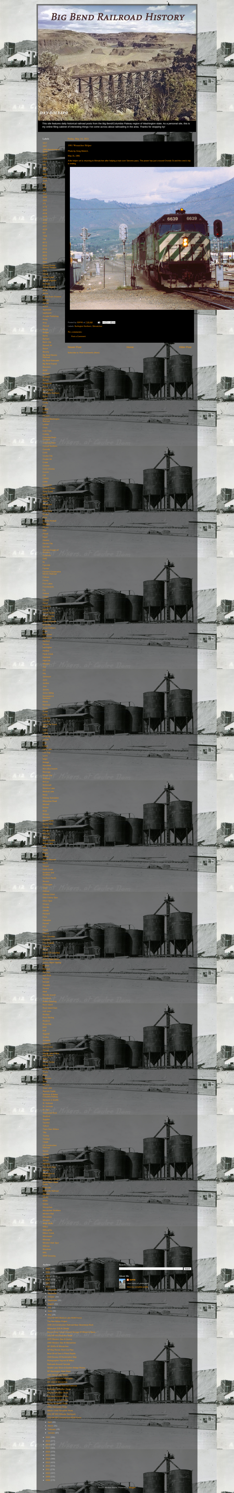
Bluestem (47, 367)
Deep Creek (48, 492)
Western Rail (48, 1214)
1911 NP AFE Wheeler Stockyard (61, 1414)
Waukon (46, 1194)
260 (44, 165)
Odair (45, 888)
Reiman (46, 979)
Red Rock (47, 975)
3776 (45, 207)
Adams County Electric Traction (49, 266)
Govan (45, 610)
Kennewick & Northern (48, 697)
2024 (48, 1276)
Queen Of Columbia (51, 953)
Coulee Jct (47, 459)
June (50, 1311)
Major (45, 759)
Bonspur (46, 374)
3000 (45, 174)
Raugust (46, 969)
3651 (45, 200)
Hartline (46, 651)
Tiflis (44, 1132)
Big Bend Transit (50, 364)
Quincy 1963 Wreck (51, 959)
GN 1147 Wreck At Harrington (60, 1378)
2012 (48, 1466)
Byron (45, 396)
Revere (46, 988)
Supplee (46, 1119)
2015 (48, 1455)
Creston (46, 466)
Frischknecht (48, 587)
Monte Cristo (48, 821)
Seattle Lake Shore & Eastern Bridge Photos (66, 1368)
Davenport (47, 485)
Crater (45, 462)
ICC (44, 670)
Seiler (45, 1059)
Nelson (46, 856)
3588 (45, 197)
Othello (46, 911)
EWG (45, 559)
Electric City (48, 543)
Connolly (46, 449)
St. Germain (48, 1106)
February (52, 1429)
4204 (45, 220)
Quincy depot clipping (52, 963)
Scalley (46, 1037)
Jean (45, 686)
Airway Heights (49, 287)
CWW (45, 482)
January (51, 1433)
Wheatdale (47, 1217)
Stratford (46, 1116)
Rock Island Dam (50, 1008)
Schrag (46, 1050)
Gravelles (47, 625)
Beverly (46, 352)
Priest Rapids (48, 943)
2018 (48, 1445)
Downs (45, 527)
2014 (48, 1459)
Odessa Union (49, 894)
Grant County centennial (48, 617)
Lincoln (46, 740)
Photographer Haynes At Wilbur (60, 1361)
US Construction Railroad (50, 1146)
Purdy (45, 950)
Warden (46, 1170)
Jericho (46, 690)
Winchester (47, 1236)
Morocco (46, 834)
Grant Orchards (49, 621)
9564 (45, 262)
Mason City (47, 775)
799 (44, 239)
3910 (45, 210)
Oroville (46, 907)
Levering (46, 736)
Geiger (45, 597)
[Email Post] (99, 322)
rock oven (47, 1011)
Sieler (45, 1075)
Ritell (45, 992)
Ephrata (46, 547)
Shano (45, 1072)
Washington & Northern (48, 1175)
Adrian (45, 274)
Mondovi (46, 817)
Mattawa (46, 778)
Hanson (46, 644)
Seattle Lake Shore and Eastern (51, 1054)
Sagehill (46, 1034)
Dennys (46, 498)
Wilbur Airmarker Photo (57, 1407)
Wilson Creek (48, 1233)
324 (44, 184)
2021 (48, 1287)
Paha (45, 917)
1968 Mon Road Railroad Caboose (62, 1386)
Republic (46, 985)
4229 (45, 230)
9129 (45, 259)
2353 (45, 158)
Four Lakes (47, 584)
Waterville (47, 1188)
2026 (48, 1269)
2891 (45, 168)
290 (44, 171)
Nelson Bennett (49, 860)
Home (130, 347)
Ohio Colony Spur (50, 898)
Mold (45, 811)
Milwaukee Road (50, 801)
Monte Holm (48, 824)
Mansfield (47, 765)
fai (44, 562)
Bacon (45, 329)
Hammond (47, 638)
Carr (44, 406)
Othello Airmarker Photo (57, 1400)
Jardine (46, 683)
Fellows (46, 577)
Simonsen (47, 1078)
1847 (45, 146)
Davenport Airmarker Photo (59, 1389)
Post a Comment (78, 336)
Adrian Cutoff (48, 277)
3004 (45, 178)
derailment (47, 505)
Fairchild (46, 565)
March (51, 1426)
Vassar (45, 1151)
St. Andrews (48, 1103)
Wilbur (45, 1227)
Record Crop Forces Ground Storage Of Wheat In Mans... (72, 1332)
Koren (45, 708)
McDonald (47, 785)
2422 (45, 161)
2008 (48, 1480)
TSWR (45, 1142)
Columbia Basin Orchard (49, 438)
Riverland (47, 998)
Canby (45, 403)
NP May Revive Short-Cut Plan (60, 1350)
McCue (46, 782)
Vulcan (45, 1161)
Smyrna (46, 1085)
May (50, 1315)
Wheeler (46, 1220)
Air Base (46, 284)
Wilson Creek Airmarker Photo (60, 1411)
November (52, 1293)
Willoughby (47, 1230)
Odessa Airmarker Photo (57, 1393)
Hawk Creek (48, 654)
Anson (45, 306)
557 (44, 233)
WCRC (45, 1197)
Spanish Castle (49, 1091)
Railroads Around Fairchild (58, 1364)
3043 (45, 181)
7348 (45, 236)
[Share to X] (109, 322)
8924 (45, 252)
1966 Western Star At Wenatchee (61, 1343)
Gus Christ (47, 634)
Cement (46, 416)
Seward (46, 1069)
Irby (44, 673)
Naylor (45, 853)
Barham (46, 339)
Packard (46, 914)
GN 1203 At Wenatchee (57, 1382)
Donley (46, 514)
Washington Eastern (51, 1179)
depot (45, 501)
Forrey (45, 580)
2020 (48, 1437)
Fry (44, 590)
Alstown (46, 300)
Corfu (45, 453)
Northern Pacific (49, 878)
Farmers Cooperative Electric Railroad (52, 573)
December (52, 1290)
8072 (45, 243)
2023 (48, 1279)
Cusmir (46, 472)
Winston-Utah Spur (51, 1243)
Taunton (46, 1123)
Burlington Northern (83, 326)
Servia (45, 1065)
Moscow (46, 837)
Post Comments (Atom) (89, 353)
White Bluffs (48, 1223)
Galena (46, 593)
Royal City (47, 1024)
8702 (45, 249)
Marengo (46, 772)
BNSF (45, 370)
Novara (46, 881)
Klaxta (45, 702)
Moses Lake (48, 843)
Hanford (46, 641)
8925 (45, 256)
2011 (48, 1469)
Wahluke (46, 1164)
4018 (45, 213)
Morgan (46, 830)
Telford (46, 1126)
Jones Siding (48, 693)
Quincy (46, 956)
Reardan (46, 972)
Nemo (45, 863)
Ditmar (45, 508)
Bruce (45, 387)
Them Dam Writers (51, 1129)
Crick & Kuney (49, 469)
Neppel (46, 866)
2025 (48, 1272)
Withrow (46, 1246)
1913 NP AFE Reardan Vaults (59, 1336)
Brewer (46, 380)
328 (44, 187)
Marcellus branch (50, 769)
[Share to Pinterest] (114, 322)
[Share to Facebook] (111, 322)
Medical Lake (48, 792)
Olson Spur (47, 901)
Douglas (46, 524)
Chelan (46, 424)
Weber (45, 1204)
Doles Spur (47, 511)
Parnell (46, 923)
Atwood (46, 326)
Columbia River (49, 443)
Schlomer (47, 1044)
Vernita (46, 1154)
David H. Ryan (49, 488)
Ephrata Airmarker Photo (57, 1396)
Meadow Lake (49, 788)
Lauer (45, 730)
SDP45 (132, 1280)
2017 (48, 1448)
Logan (45, 746)
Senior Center (49, 1062)
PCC (45, 927)
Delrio (45, 495)
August (51, 1304)
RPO (45, 1027)
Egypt (45, 537)
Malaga (46, 762)
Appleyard (47, 313)
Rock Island (48, 1005)
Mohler (46, 808)
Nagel (45, 850)
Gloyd (45, 603)
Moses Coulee (49, 840)
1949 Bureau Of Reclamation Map (62, 1357)
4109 (45, 217)
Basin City (47, 342)
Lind (44, 743)
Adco (45, 271)
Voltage (46, 1157)
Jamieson (47, 677)
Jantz (45, 680)
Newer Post (74, 347)
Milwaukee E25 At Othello (58, 1329)
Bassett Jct (47, 345)
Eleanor (46, 540)
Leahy (45, 733)
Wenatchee (97, 326)
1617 (45, 143)
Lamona (46, 721)
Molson (46, 814)
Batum (45, 349)
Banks (45, 336)
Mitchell (46, 804)
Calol (45, 400)
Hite (44, 667)
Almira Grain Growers (52, 297)
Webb (45, 1201)
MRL (45, 847)
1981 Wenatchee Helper (57, 1375)
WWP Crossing (49, 1256)
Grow (45, 631)
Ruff (44, 1031)
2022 (48, 1283)
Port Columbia (49, 936)
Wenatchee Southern (52, 1210)
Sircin (45, 1081)
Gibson (46, 600)
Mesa (45, 795)
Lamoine (46, 718)
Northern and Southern (48, 874)
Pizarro (46, 933)
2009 (48, 1477)
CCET (45, 412)
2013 (48, 1462)
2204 (45, 155)
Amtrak (46, 303)
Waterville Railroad (51, 1191)
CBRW (45, 409)
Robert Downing (49, 1001)
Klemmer (46, 705)
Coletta (46, 434)
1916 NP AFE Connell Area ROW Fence (64, 1418)
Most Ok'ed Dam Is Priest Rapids (61, 1354)
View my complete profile (137, 1287)
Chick (45, 428)
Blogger (132, 1487)
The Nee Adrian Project (57, 1321)
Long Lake (47, 749)
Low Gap (46, 752)
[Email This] (103, 322)
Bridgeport (47, 383)
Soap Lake (47, 1088)
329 (44, 191)
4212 (45, 223)
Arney (45, 319)
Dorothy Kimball (49, 521)
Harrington (47, 647)
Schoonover (48, 1047)
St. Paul (46, 1110)
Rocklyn (46, 1014)
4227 (45, 226)
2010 (48, 1473)
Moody (45, 827)
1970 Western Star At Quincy (59, 1339)
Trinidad (46, 1139)
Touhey (46, 1136)
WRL (45, 1253)
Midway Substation (51, 798)
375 (44, 204)
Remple (46, 982)
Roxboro (46, 1021)
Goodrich (47, 606)
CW (44, 475)
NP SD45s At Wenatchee (58, 1346)
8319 (45, 246)
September (53, 1300)
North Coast (48, 869)
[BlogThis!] (106, 322)
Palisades (47, 920)
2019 (48, 1441)
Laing (45, 715)
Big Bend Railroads (51, 361)
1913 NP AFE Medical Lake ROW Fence (64, 1318)
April (50, 1422)
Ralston (46, 966)
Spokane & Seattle (50, 1100)
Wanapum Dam (49, 1167)
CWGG (46, 479)
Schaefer (46, 1040)
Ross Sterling (48, 1018)
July (50, 1308)
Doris (45, 518)
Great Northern (49, 628)
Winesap (46, 1240)
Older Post (185, 347)
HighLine (46, 661)
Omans (46, 904)
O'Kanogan (47, 885)
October (51, 1297)
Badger (46, 332)
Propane (46, 946)
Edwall (45, 534)
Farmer (46, 568)
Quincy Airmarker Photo (57, 1403)
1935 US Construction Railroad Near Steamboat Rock (70, 1325)
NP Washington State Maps (59, 1371)
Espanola (47, 555)
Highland (46, 657)
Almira (45, 293)
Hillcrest (46, 664)
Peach (45, 930)
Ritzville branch (49, 995)
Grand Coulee (49, 613)
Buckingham (48, 390)
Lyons (45, 756)
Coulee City (48, 456)
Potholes (46, 940)
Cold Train (47, 431)
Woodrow (47, 1249)
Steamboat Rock (50, 1113)
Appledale (47, 310)
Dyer (45, 530)
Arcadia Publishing (50, 316)
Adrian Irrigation (49, 281)
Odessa (46, 891)
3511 (45, 194)
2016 (48, 1452)
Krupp (45, 711)
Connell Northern (50, 446)
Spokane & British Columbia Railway (50, 1095)
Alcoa (45, 290)
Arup (45, 323)
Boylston (46, 377)
